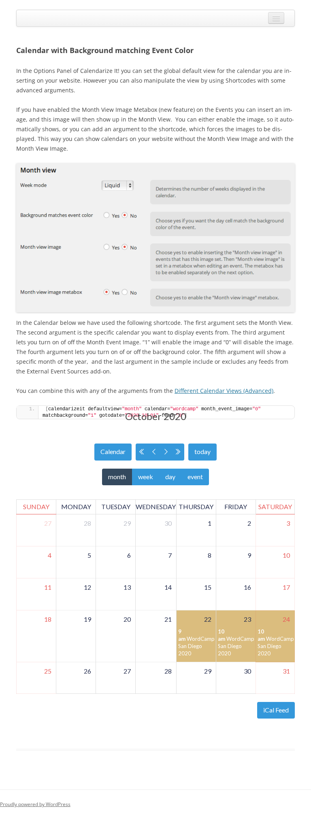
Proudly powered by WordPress (35, 804)
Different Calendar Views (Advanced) (224, 391)
